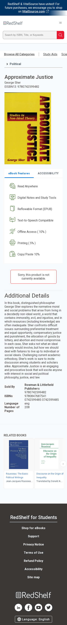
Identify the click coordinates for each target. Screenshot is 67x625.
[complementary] (33, 457)
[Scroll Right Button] (63, 463)
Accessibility (33, 569)
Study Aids (50, 54)
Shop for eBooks (33, 528)
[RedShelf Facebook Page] (28, 610)
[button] (33, 186)
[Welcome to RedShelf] (13, 23)
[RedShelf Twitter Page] (48, 610)
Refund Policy (33, 561)
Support (33, 536)
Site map (33, 577)
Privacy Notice (33, 544)
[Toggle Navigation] (60, 23)
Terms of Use (33, 552)
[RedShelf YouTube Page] (38, 610)
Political (15, 64)
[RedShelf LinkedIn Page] (18, 610)
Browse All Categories (19, 54)
